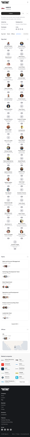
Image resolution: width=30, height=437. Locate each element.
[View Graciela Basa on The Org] (22, 75)
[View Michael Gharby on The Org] (8, 148)
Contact (3, 397)
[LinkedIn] (5, 430)
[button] (8, 47)
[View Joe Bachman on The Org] (22, 127)
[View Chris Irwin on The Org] (22, 85)
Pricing (2, 409)
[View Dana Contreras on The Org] (8, 85)
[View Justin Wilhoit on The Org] (22, 137)
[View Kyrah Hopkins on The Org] (8, 64)
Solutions (3, 405)
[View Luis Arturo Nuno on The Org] (8, 96)
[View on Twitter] (16, 29)
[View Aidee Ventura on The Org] (22, 231)
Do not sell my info (25, 434)
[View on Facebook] (20, 29)
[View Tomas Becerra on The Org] (22, 96)
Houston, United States (21, 24)
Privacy (17, 434)
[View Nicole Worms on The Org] (22, 148)
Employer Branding (5, 420)
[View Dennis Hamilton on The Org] (8, 106)
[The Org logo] (5, 389)
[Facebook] (8, 430)
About (2, 395)
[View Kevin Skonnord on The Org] (8, 210)
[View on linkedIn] (18, 29)
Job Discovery (4, 424)
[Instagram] (11, 430)
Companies (3, 414)
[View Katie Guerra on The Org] (8, 75)
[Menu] (28, 2)
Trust (2, 407)
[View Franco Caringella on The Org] (8, 231)
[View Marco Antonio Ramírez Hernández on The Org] (22, 221)
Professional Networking (6, 422)
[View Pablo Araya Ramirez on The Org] (8, 158)
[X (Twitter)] (2, 430)
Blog (2, 399)
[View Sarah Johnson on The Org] (22, 43)
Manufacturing (4, 24)
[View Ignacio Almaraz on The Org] (8, 169)
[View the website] (22, 29)
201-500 (3, 29)
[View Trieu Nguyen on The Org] (8, 190)
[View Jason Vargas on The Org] (8, 127)
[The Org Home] (5, 2)
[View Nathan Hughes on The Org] (8, 179)
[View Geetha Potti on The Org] (22, 169)
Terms (13, 434)
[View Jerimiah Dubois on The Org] (8, 43)
